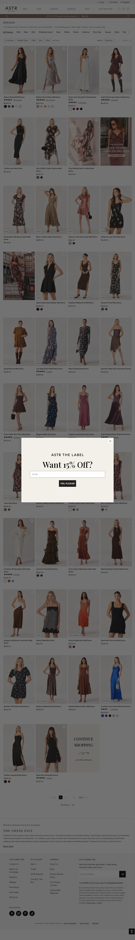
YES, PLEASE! (67, 483)
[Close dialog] (110, 441)
